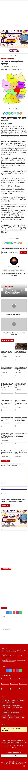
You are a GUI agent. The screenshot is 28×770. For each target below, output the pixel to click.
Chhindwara (17, 717)
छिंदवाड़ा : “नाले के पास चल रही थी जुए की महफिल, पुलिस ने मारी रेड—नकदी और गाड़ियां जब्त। (21, 369)
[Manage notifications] (24, 766)
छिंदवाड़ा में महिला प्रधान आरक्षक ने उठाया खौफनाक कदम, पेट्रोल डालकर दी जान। (7, 369)
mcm (23, 717)
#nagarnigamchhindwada (7, 717)
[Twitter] (6, 112)
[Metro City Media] (14, 50)
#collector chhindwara (18, 708)
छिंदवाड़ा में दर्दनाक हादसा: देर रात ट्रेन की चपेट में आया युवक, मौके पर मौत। (7, 452)
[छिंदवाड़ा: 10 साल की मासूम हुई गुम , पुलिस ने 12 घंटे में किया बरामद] (14, 690)
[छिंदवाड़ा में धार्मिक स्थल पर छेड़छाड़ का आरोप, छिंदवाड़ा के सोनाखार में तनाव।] (7, 412)
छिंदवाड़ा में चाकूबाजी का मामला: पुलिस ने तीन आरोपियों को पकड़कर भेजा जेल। (21, 452)
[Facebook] (4, 112)
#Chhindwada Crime (6, 705)
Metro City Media (11, 55)
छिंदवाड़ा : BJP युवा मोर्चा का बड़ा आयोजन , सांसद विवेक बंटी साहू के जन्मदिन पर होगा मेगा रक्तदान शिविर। (20, 385)
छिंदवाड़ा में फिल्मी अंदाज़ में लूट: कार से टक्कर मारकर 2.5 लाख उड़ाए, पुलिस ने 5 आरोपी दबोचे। (21, 435)
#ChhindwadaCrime (11, 703)
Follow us (4, 724)
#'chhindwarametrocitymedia (8, 700)
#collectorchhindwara (6, 708)
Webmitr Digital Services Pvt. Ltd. (16, 764)
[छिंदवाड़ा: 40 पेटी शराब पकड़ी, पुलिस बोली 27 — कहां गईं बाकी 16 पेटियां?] (7, 346)
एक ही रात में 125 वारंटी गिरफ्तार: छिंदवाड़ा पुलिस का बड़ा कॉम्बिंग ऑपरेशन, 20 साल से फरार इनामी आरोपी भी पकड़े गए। (7, 435)
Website (3, 494)
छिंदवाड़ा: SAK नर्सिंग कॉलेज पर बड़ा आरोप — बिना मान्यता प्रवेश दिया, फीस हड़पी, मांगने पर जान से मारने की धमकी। (13, 292)
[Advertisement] (14, 15)
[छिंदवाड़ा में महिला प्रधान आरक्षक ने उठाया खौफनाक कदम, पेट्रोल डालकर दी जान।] (7, 362)
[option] (14, 289)
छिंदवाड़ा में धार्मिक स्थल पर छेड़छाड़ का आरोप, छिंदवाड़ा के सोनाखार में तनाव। (7, 419)
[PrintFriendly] (18, 112)
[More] (20, 112)
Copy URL (23, 252)
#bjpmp (3, 703)
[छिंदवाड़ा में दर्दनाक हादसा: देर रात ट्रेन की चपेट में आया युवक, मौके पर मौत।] (7, 446)
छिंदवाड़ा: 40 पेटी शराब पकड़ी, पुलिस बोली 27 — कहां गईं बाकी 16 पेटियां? (6, 353)
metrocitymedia (14, 720)
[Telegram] (12, 112)
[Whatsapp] (9, 112)
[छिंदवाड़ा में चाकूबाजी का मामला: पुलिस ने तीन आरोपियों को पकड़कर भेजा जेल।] (21, 446)
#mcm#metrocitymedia (16, 710)
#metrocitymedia (5, 712)
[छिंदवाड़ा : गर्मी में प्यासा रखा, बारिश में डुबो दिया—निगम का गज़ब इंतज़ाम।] (5, 690)
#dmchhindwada (5, 710)
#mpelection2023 (15, 712)
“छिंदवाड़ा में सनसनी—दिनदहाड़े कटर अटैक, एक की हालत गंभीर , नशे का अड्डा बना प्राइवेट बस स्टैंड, (6, 402)
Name (3, 483)
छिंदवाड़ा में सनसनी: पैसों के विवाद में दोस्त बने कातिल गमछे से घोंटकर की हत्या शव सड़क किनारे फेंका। (21, 419)
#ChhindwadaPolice (16, 705)
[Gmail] (15, 112)
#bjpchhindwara (20, 700)
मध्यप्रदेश (11, 58)
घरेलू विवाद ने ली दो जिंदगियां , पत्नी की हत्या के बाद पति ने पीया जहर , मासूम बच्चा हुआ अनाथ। (21, 353)
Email (3, 488)
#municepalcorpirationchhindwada (9, 715)
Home (3, 55)
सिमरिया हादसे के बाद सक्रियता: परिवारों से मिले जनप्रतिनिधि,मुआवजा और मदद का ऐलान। (21, 402)
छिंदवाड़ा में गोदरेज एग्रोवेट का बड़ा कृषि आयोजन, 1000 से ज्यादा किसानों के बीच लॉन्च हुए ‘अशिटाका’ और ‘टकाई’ (7, 385)
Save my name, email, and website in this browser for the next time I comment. (13, 500)
